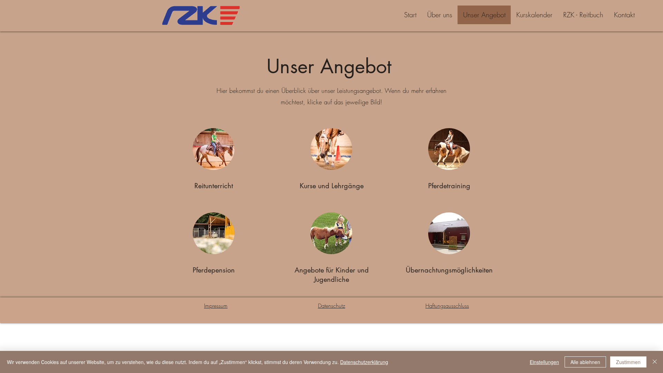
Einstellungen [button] (544, 361)
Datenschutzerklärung (364, 361)
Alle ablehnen (585, 361)
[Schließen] (655, 361)
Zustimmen (628, 361)
